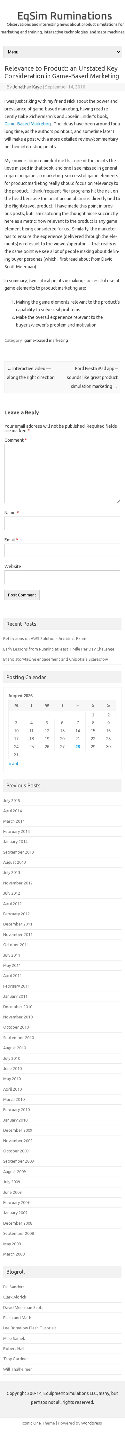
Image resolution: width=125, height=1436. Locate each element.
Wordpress (91, 1423)
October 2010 (16, 1027)
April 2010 (12, 1089)
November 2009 (18, 1140)
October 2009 (16, 1151)
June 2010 (12, 1068)
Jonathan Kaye (27, 86)
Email (11, 539)
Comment (15, 440)
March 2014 (14, 821)
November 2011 (18, 934)
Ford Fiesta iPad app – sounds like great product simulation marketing (92, 377)
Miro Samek (14, 1338)
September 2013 (18, 852)
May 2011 (12, 965)
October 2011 (16, 944)
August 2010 (14, 1047)
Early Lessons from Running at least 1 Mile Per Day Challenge (58, 649)
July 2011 (11, 955)
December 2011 (17, 924)
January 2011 (15, 996)
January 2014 (15, 841)
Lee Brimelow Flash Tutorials (30, 1328)
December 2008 (17, 1223)
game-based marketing (46, 340)
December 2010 (17, 1006)
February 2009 (16, 1202)
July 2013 (11, 872)
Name (11, 512)
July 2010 (11, 1058)
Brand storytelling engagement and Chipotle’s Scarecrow (55, 659)
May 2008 (12, 1244)
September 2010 (18, 1037)
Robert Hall (13, 1348)
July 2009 (11, 1181)
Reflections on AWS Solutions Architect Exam (44, 638)
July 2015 (11, 800)
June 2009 (12, 1192)
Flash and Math (17, 1317)
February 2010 (16, 1109)
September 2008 (18, 1233)
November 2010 (18, 1017)
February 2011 (16, 986)
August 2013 (14, 862)
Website (12, 566)
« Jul (13, 763)
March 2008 (14, 1254)
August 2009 (14, 1171)
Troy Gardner (15, 1358)
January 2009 (15, 1212)
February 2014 (16, 831)
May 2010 (12, 1078)
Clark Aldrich (14, 1297)
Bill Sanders (14, 1287)
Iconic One (31, 1423)
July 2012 (11, 893)
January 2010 (15, 1120)
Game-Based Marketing (27, 123)
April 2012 (12, 903)
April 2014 (12, 810)
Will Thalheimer (17, 1369)
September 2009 (18, 1161)
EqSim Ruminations (64, 15)
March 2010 (14, 1099)
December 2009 (17, 1130)
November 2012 (18, 883)
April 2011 (12, 975)
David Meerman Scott (23, 1307)
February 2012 (16, 914)
